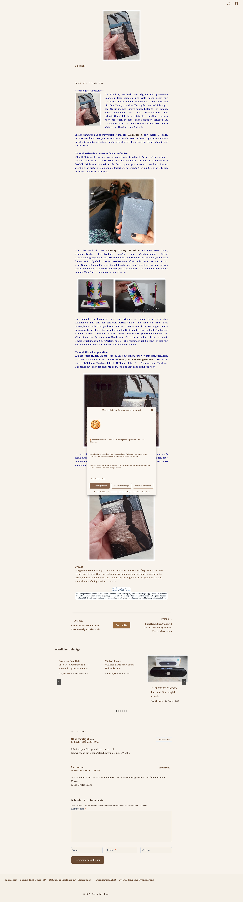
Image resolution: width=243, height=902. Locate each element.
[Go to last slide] (59, 682)
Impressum (10, 879)
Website (146, 850)
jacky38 (66, 674)
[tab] (116, 711)
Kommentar (78, 808)
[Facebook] (236, 3)
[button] (152, 410)
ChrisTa (83, 83)
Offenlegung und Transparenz (136, 879)
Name (76, 850)
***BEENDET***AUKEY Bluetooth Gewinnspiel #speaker (164, 692)
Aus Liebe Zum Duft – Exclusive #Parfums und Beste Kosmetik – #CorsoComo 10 (74, 664)
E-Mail (111, 850)
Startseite (121, 625)
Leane (75, 767)
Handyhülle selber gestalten (136, 359)
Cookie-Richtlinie (100, 492)
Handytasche (136, 134)
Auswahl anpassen (143, 486)
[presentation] (167, 668)
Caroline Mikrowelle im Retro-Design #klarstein (85, 625)
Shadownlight (80, 739)
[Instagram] (228, 3)
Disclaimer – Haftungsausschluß (97, 879)
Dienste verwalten (98, 479)
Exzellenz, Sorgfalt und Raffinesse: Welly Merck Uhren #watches (158, 625)
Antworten (164, 739)
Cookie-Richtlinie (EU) (33, 879)
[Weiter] (184, 682)
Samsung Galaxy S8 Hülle (122, 250)
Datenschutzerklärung (117, 492)
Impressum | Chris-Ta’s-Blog (138, 492)
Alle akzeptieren (99, 486)
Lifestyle (80, 66)
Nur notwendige (121, 486)
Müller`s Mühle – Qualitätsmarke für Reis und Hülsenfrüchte (120, 664)
